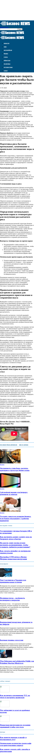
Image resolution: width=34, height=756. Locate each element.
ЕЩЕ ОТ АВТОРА (23, 445)
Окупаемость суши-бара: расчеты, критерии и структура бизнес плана (14, 469)
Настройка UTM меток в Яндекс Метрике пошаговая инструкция (13, 558)
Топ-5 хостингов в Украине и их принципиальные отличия (13, 581)
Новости (6, 43)
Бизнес (6, 53)
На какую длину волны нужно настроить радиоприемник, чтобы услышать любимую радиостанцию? (15, 545)
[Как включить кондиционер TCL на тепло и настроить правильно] (4, 692)
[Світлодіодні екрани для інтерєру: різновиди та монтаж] (10, 487)
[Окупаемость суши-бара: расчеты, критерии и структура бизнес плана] (10, 463)
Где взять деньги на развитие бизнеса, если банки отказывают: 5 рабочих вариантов (15, 518)
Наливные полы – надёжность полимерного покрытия (12, 599)
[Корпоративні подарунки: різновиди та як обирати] (6, 618)
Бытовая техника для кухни (11, 640)
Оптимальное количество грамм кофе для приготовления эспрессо (15, 744)
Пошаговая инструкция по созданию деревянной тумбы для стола (15, 726)
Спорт (6, 70)
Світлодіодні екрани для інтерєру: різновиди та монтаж (14, 493)
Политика (7, 64)
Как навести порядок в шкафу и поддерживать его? (13, 738)
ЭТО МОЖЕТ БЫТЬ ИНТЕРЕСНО (8, 445)
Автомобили (8, 50)
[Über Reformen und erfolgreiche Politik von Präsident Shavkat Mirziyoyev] (6, 657)
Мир (5, 47)
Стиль (6, 57)
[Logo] (12, 34)
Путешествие (8, 67)
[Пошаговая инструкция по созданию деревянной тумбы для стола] (4, 721)
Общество (7, 60)
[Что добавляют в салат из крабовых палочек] (4, 706)
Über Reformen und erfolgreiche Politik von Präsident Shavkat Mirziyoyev (17, 662)
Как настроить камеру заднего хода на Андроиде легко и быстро (16, 538)
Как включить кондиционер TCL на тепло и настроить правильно (15, 696)
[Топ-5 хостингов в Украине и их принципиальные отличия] (6, 576)
